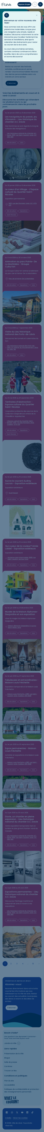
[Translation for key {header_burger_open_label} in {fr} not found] (40, 4)
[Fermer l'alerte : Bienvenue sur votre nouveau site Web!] (36, 15)
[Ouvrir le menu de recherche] (34, 4)
